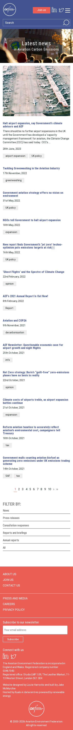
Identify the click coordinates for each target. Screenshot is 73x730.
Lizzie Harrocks (35, 684)
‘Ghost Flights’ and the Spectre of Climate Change (33, 272)
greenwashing (13, 180)
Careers (9, 604)
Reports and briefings (15, 533)
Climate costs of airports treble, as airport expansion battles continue (35, 401)
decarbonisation (14, 332)
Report (9, 308)
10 (49, 489)
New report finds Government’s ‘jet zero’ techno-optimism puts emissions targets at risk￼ (32, 246)
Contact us (11, 585)
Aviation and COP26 (14, 320)
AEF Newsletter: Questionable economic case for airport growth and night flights (33, 346)
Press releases (11, 518)
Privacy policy (14, 609)
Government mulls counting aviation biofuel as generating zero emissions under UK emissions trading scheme (36, 461)
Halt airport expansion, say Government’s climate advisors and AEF (32, 125)
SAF (7, 475)
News (6, 510)
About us (9, 574)
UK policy (37, 155)
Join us (41, 10)
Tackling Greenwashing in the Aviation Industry (31, 168)
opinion (9, 283)
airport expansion (15, 155)
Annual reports (11, 540)
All (4, 547)
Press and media (15, 598)
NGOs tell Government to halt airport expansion (32, 220)
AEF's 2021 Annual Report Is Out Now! (25, 296)
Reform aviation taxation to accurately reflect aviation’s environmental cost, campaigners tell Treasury (31, 430)
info (7, 359)
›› (57, 489)
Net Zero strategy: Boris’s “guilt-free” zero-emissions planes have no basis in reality (36, 374)
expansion (11, 232)
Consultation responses (16, 525)
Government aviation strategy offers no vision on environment (33, 194)
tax (7, 445)
